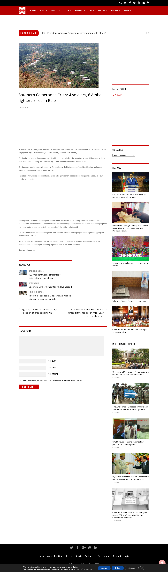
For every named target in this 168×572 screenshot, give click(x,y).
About (126, 10)
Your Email (52, 367)
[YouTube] (139, 2)
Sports (66, 10)
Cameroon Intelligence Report (82, 564)
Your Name (52, 361)
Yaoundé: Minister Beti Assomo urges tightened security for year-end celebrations (87, 312)
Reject (117, 568)
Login (126, 556)
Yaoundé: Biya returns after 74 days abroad (66, 33)
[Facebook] (130, 2)
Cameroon (34, 283)
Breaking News (36, 271)
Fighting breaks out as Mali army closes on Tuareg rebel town (38, 311)
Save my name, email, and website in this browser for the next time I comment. (52, 380)
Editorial (69, 556)
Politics (54, 10)
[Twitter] (125, 2)
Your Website (53, 374)
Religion (101, 10)
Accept (104, 568)
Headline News (35, 292)
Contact (114, 10)
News (42, 10)
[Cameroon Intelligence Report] (22, 12)
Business (79, 10)
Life (90, 10)
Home (34, 10)
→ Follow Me (117, 95)
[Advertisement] (84, 22)
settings (89, 569)
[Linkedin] (143, 2)
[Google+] (134, 2)
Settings (132, 568)
